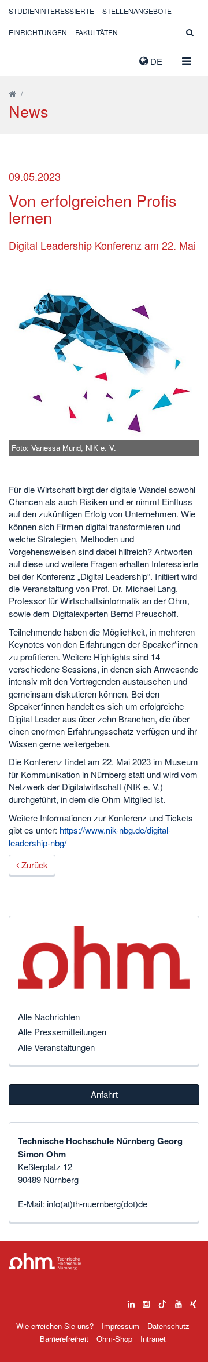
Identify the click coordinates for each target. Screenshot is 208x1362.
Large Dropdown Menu (45, 1261)
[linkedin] (131, 1301)
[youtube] (178, 1301)
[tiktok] (162, 1301)
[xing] (193, 1301)
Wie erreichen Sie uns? (55, 1325)
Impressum (120, 1325)
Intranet (153, 1338)
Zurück (33, 865)
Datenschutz (168, 1325)
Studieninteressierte (51, 11)
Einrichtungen (38, 32)
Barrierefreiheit (64, 1338)
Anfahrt (104, 1094)
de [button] (155, 61)
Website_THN (26, 58)
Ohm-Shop (114, 1338)
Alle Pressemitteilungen (62, 1031)
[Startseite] (12, 93)
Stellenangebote (137, 11)
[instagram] (146, 1301)
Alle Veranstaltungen (56, 1047)
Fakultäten (96, 32)
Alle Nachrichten (49, 1016)
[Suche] (190, 32)
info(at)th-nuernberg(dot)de (97, 1203)
